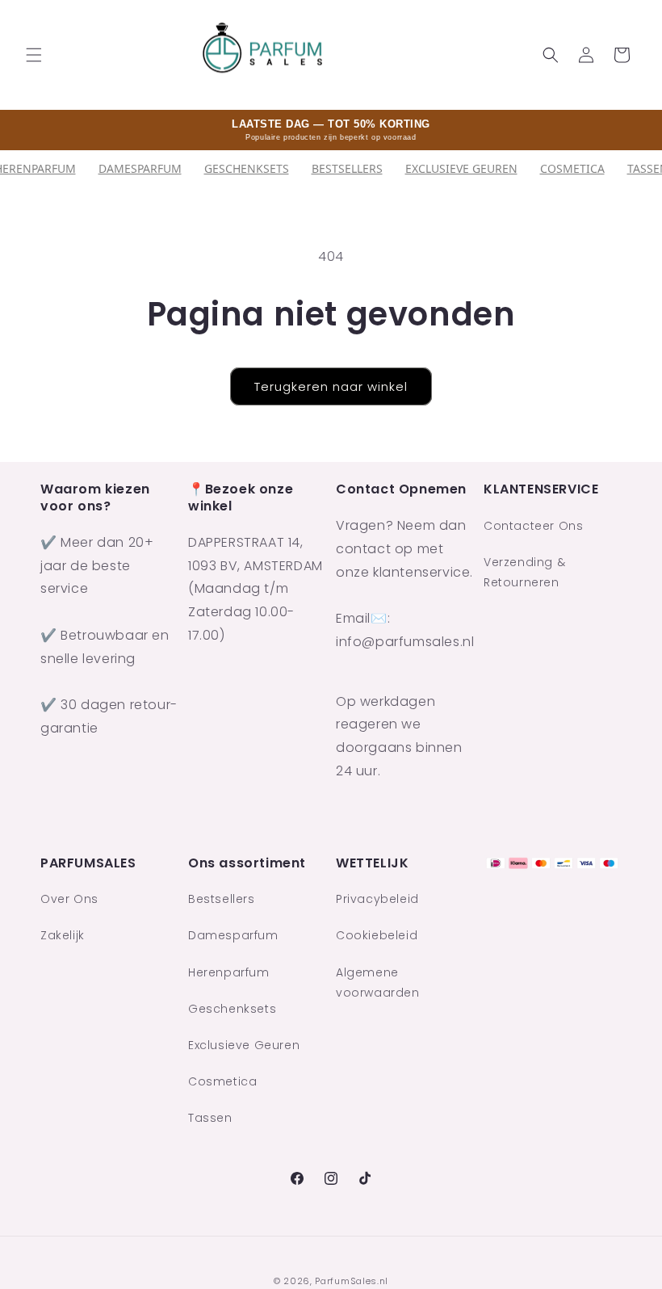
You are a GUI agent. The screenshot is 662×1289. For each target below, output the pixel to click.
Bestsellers (221, 899)
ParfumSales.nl (351, 1280)
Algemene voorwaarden (378, 982)
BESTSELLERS (347, 168)
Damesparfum (140, 168)
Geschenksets (246, 168)
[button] (34, 55)
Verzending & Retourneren (524, 572)
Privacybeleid (377, 899)
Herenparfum (229, 972)
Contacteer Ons (533, 526)
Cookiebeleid (376, 935)
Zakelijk (62, 935)
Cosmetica (572, 168)
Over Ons (69, 899)
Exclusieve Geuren (461, 168)
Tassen (210, 1118)
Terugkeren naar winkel (331, 386)
